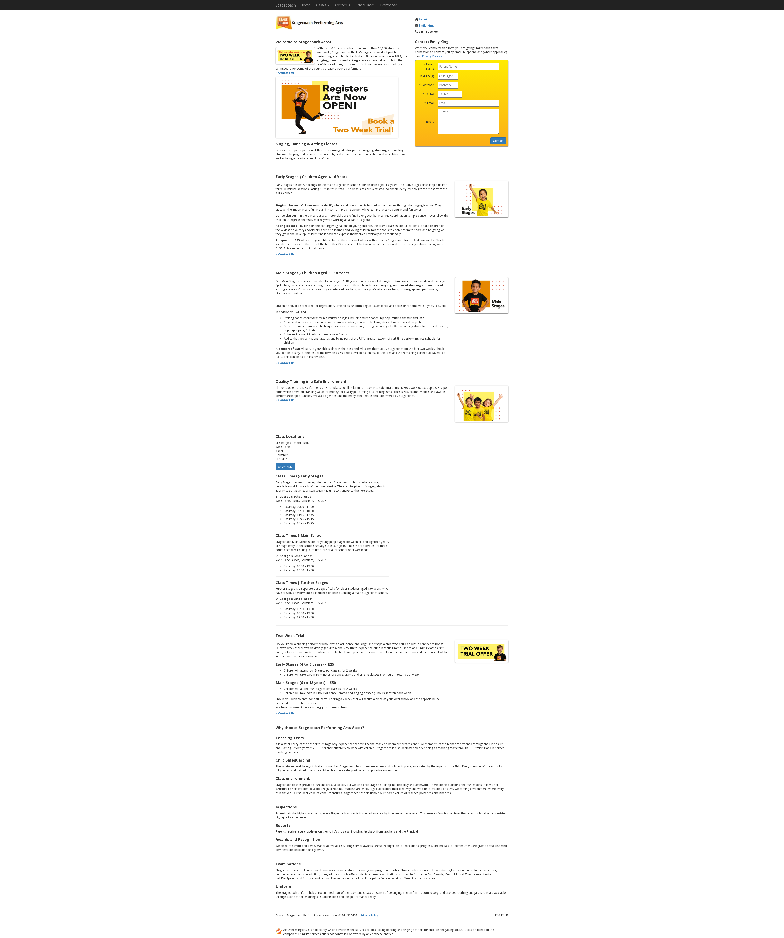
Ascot (423, 19)
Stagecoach (286, 5)
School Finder (365, 5)
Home (306, 5)
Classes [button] (321, 5)
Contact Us (342, 5)
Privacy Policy (369, 915)
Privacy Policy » (432, 56)
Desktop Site (388, 5)
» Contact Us (285, 72)
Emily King (426, 25)
